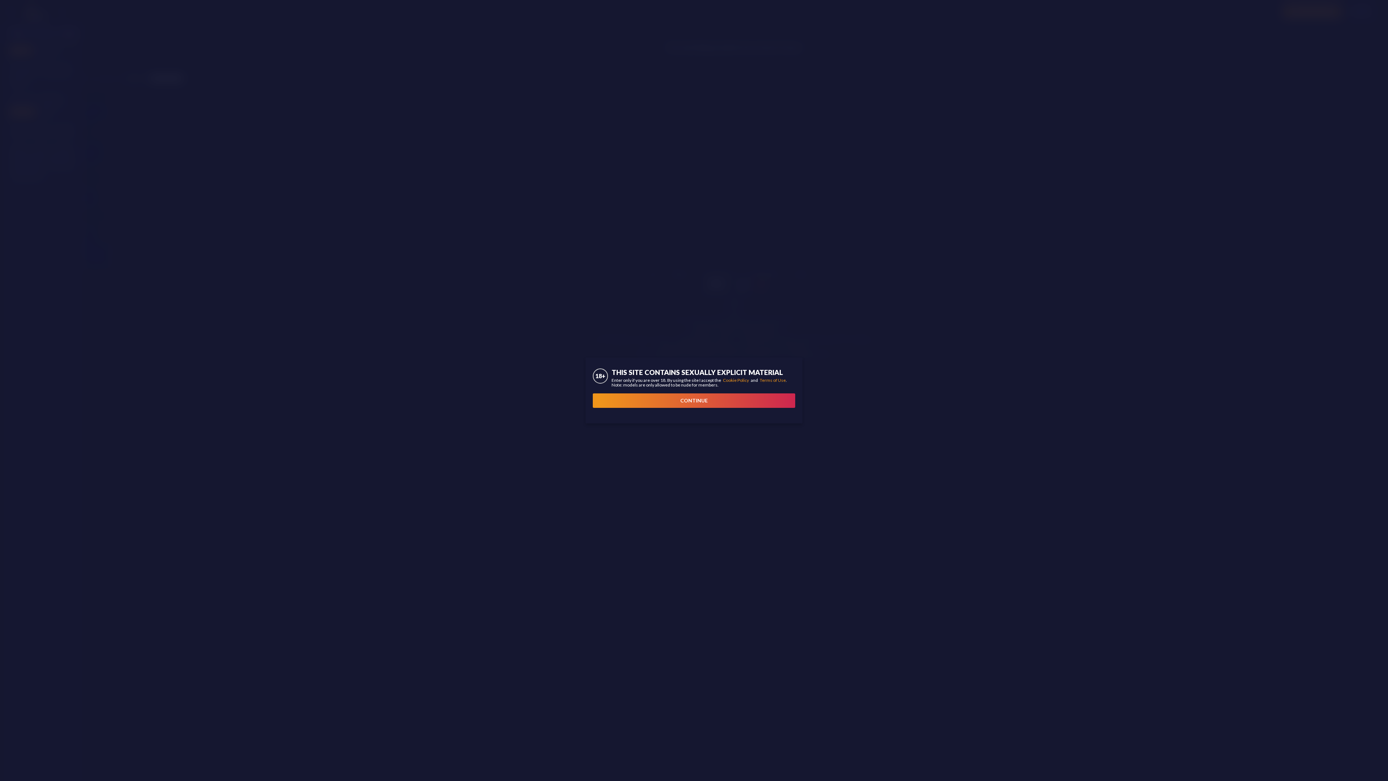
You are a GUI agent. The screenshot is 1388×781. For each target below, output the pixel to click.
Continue (694, 400)
